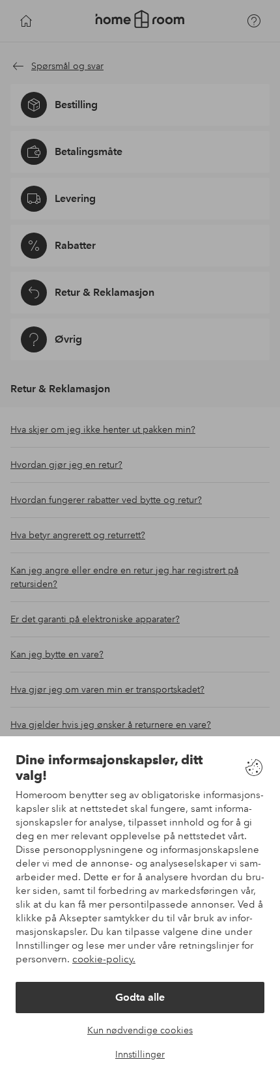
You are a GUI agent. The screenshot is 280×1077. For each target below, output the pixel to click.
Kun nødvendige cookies (140, 1030)
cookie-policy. (103, 959)
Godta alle (140, 997)
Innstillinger (140, 1054)
